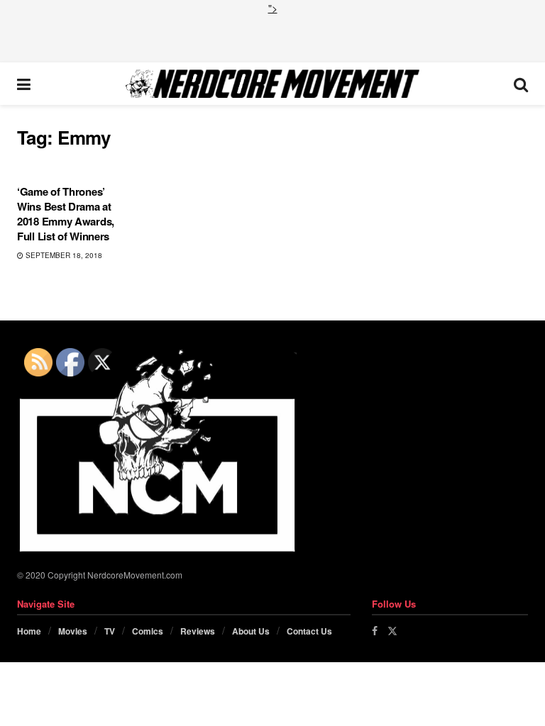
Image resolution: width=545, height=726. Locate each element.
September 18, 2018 (62, 255)
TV (109, 631)
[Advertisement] (272, 37)
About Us (251, 631)
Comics (147, 631)
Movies (72, 631)
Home (29, 631)
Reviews (197, 631)
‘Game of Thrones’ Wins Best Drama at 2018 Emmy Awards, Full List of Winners (65, 214)
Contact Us (309, 631)
